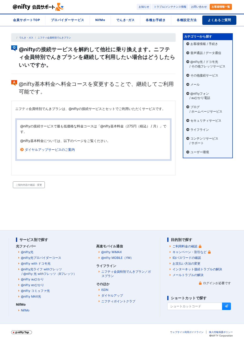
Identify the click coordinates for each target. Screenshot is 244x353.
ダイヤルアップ (112, 295)
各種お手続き (156, 20)
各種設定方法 (187, 20)
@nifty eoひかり (32, 285)
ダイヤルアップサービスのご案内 (50, 149)
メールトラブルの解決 (188, 275)
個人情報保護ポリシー (221, 332)
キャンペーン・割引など (190, 252)
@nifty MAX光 (31, 296)
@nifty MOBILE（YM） (117, 258)
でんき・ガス (26, 37)
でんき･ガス (125, 20)
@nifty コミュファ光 (35, 291)
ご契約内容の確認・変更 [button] (29, 184)
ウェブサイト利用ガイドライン (186, 332)
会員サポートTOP (26, 20)
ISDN (104, 290)
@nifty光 (27, 252)
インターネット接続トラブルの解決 (197, 269)
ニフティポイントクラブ (118, 301)
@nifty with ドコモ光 (36, 263)
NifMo (100, 20)
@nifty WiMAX (111, 252)
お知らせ (144, 6)
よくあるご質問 (219, 20)
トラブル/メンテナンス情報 (170, 6)
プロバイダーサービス (67, 20)
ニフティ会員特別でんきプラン (54, 37)
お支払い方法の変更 (186, 263)
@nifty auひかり (32, 279)
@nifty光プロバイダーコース (41, 258)
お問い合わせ (199, 6)
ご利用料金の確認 (185, 246)
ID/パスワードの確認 (187, 258)
